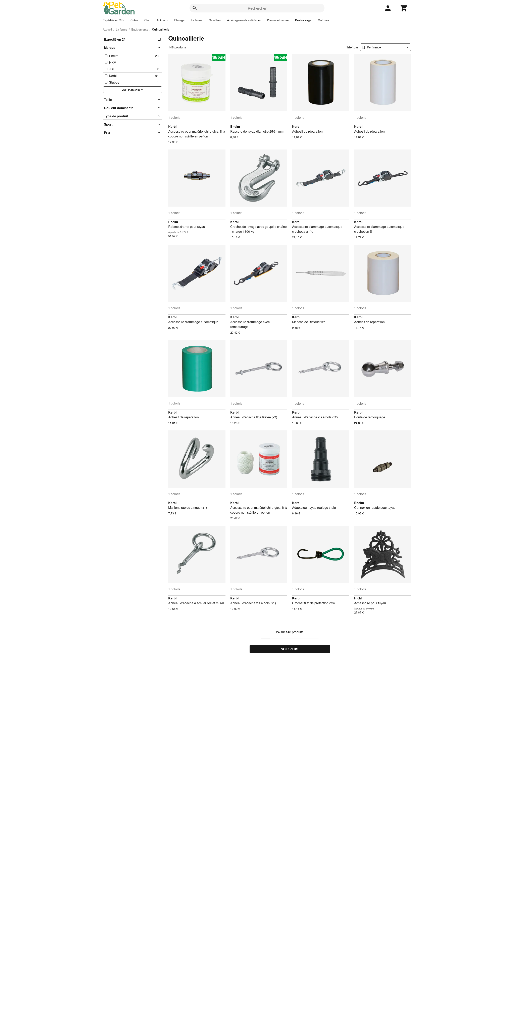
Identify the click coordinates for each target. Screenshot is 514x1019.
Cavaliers (215, 20)
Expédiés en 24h (113, 20)
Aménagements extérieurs (244, 20)
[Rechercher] (195, 8)
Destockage (303, 20)
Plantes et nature (278, 20)
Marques (323, 20)
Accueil (107, 29)
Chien (134, 20)
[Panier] (404, 8)
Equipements (139, 29)
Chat (147, 20)
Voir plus (289, 649)
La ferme (196, 20)
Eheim (235, 126)
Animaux (162, 20)
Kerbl (172, 126)
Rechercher (257, 8)
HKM (358, 598)
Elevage (179, 20)
